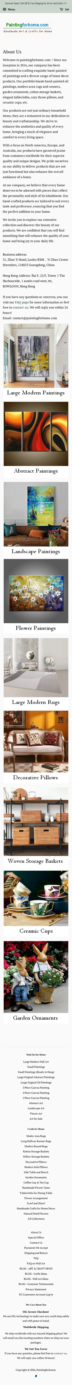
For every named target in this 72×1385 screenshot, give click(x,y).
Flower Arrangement (36, 1198)
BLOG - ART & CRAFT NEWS (36, 1268)
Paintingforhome (46, 1370)
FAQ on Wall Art (36, 1263)
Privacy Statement (36, 1289)
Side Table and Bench (36, 1172)
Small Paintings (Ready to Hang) (36, 1072)
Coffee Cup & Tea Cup (36, 1182)
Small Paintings (36, 1067)
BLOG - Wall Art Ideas (36, 1279)
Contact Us (36, 1242)
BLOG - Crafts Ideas (36, 1273)
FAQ (36, 1258)
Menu (11, 9)
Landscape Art (36, 1108)
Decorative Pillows (36, 1162)
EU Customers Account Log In (36, 1294)
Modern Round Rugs (36, 1146)
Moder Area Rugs (36, 1136)
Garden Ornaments (36, 1177)
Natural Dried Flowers (36, 1213)
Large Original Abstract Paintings (36, 1077)
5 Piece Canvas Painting (36, 1098)
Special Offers (36, 1237)
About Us (36, 1232)
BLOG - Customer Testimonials (36, 1284)
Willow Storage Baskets (36, 1156)
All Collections (36, 1218)
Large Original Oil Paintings (36, 1082)
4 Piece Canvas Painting (36, 1092)
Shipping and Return (36, 1253)
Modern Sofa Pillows (36, 1167)
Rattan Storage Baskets (36, 1151)
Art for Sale (36, 1118)
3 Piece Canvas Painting (36, 1087)
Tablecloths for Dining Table (36, 1193)
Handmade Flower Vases (36, 1187)
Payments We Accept (36, 1247)
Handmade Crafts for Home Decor (36, 1208)
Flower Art (36, 1113)
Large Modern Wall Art (36, 1061)
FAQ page (22, 302)
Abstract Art (36, 1103)
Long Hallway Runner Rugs (36, 1141)
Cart (67, 9)
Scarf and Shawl (36, 1203)
